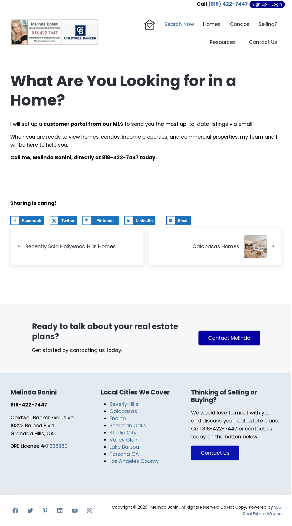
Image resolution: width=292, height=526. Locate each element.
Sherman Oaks (128, 425)
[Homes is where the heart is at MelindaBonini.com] (149, 24)
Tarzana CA (124, 454)
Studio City (123, 432)
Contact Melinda (229, 337)
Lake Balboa (124, 447)
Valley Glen (123, 439)
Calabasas (123, 411)
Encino (118, 418)
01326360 (56, 446)
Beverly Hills (124, 404)
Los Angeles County (134, 461)
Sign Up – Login (267, 4)
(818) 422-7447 (228, 4)
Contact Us (215, 452)
